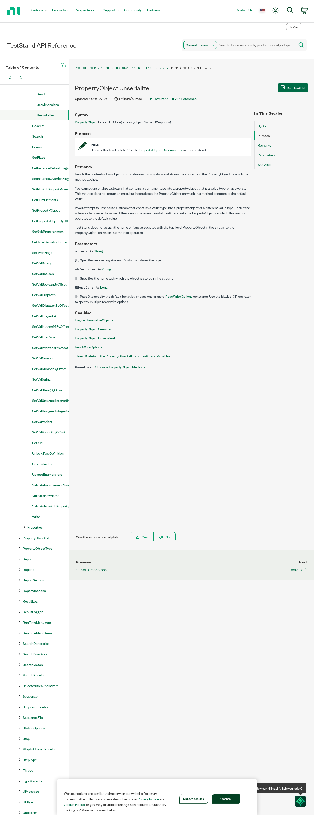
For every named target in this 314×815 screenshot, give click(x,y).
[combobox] (238, 45)
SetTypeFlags (42, 252)
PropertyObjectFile (36, 537)
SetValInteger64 (44, 315)
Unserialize (45, 115)
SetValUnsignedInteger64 (50, 400)
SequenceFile (33, 717)
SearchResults (33, 675)
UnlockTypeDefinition (48, 453)
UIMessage (31, 791)
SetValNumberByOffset (49, 368)
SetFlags (38, 157)
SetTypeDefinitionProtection (50, 241)
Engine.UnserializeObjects (94, 319)
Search (37, 136)
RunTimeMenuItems (37, 632)
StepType (30, 759)
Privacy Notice (148, 799)
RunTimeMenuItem (37, 622)
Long (104, 287)
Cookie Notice (74, 804)
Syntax (263, 125)
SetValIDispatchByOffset (50, 305)
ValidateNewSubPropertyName (50, 506)
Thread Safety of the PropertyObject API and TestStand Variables (122, 355)
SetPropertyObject (46, 210)
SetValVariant (42, 421)
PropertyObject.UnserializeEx (161, 149)
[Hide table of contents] (63, 66)
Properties (35, 527)
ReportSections (34, 590)
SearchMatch (33, 664)
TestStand (160, 98)
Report (28, 558)
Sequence (30, 696)
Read (41, 93)
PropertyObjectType (37, 548)
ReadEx (38, 125)
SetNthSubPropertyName (50, 189)
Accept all (226, 798)
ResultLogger (33, 611)
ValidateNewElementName (50, 484)
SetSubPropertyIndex (47, 231)
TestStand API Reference (134, 68)
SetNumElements (45, 199)
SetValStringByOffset (47, 389)
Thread (28, 770)
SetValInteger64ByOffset (50, 326)
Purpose (264, 135)
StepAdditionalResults (39, 749)
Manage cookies (193, 798)
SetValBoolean (43, 273)
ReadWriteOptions (179, 296)
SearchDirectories (36, 643)
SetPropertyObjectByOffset (50, 220)
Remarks (264, 145)
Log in (294, 27)
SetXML (38, 442)
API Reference (186, 98)
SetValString (41, 379)
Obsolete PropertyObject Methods (120, 366)
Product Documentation (92, 68)
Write (36, 516)
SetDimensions (48, 104)
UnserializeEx (42, 463)
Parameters (266, 154)
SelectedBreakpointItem (40, 685)
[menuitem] (38, 11)
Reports (28, 569)
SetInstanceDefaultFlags (50, 167)
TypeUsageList (34, 780)
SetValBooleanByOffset (49, 284)
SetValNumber (43, 358)
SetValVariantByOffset (48, 432)
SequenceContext (36, 706)
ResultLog (30, 601)
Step (26, 738)
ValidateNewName (45, 495)
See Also (264, 164)
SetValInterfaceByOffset (50, 347)
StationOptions (34, 727)
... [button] (162, 68)
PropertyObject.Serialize (93, 328)
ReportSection (33, 579)
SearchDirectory (35, 653)
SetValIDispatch (44, 294)
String (98, 250)
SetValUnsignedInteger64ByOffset (50, 410)
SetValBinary (41, 262)
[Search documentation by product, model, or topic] (301, 45)
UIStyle (28, 801)
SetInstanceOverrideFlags (50, 178)
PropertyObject (86, 121)
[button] (213, 45)
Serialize (38, 146)
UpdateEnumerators (47, 474)
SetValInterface (43, 336)
